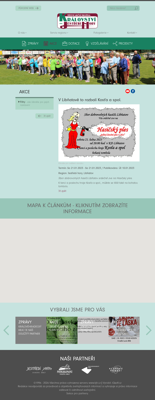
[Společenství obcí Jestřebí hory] (39, 368)
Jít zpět (47, 116)
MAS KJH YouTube (127, 91)
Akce (53, 44)
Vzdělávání (99, 44)
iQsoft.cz (116, 382)
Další (149, 330)
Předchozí (6, 330)
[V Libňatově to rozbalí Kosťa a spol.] (98, 160)
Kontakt (131, 32)
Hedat (136, 8)
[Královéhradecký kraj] (90, 368)
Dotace (74, 44)
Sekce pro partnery (77, 393)
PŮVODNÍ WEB (26, 8)
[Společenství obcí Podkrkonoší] (65, 368)
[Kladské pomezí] (116, 368)
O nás (21, 32)
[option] (30, 330)
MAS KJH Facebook (133, 91)
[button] (86, 237)
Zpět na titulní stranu (77, 21)
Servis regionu (58, 32)
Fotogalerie (100, 32)
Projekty (126, 44)
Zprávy (33, 44)
